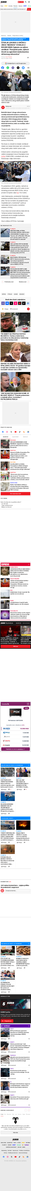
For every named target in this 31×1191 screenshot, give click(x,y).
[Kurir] (3, 2)
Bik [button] (5, 1114)
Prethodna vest (9, 282)
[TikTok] (24, 303)
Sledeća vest (22, 282)
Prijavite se (8, 1021)
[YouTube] (19, 303)
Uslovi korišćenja (23, 1152)
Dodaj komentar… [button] (11, 890)
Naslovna (3, 35)
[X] (11, 303)
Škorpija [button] (28, 1114)
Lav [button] (16, 1114)
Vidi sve (15, 646)
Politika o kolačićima (24, 1150)
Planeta (9, 35)
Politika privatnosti (13, 1152)
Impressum (15, 1150)
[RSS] (24, 432)
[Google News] (28, 303)
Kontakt (10, 1150)
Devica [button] (19, 1114)
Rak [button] (13, 1114)
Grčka (4, 294)
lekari (16, 294)
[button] (28, 57)
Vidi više (15, 1132)
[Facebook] (7, 303)
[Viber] (3, 303)
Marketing (4, 1150)
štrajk (10, 294)
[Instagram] (15, 303)
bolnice (22, 294)
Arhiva (5, 1152)
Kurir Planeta (9, 57)
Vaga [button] (23, 1114)
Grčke (3, 156)
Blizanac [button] (9, 1114)
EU (18, 193)
